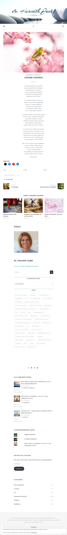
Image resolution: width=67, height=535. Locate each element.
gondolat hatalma (35, 305)
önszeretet (32, 346)
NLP (28, 326)
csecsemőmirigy (44, 295)
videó (32, 343)
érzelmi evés (41, 343)
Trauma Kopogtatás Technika (24, 336)
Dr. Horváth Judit (23, 260)
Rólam (17, 226)
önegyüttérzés (20, 346)
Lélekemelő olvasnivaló (33, 75)
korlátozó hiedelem (42, 319)
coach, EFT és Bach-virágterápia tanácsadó (26, 266)
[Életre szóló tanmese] (61, 186)
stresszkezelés (36, 329)
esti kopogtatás (20, 305)
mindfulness (47, 322)
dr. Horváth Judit (33, 11)
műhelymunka (19, 326)
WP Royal (52, 518)
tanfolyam (31, 333)
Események (57, 520)
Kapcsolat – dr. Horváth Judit (32, 522)
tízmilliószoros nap (44, 340)
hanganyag (47, 305)
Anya (4, 170)
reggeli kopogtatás (21, 329)
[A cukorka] (6, 186)
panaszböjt (36, 326)
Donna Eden (18, 298)
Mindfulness (32, 388)
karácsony (34, 315)
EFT (26, 298)
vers (18, 175)
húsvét (23, 312)
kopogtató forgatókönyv (23, 319)
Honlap (41, 522)
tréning (39, 336)
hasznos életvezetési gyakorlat (26, 309)
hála (16, 312)
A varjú (25, 170)
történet (18, 343)
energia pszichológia (32, 302)
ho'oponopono (44, 309)
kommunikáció (45, 315)
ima (30, 312)
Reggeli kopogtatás (29, 434)
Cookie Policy (34, 532)
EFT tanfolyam (35, 298)
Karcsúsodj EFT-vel (21, 315)
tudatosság (19, 340)
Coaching (24, 417)
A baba (45, 170)
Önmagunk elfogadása (30, 439)
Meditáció (26, 388)
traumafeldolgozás (44, 333)
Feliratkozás (19, 468)
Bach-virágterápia (21, 295)
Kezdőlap (9, 520)
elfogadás (18, 302)
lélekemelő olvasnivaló (9, 175)
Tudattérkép (30, 340)
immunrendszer (39, 312)
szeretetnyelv (20, 333)
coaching (33, 295)
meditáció (37, 322)
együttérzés (47, 298)
